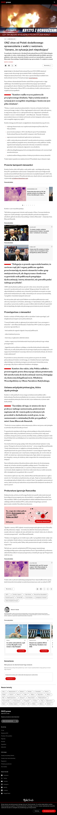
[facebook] (40, 589)
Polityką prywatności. (21, 806)
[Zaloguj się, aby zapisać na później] (25, 640)
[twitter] (44, 589)
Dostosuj (37, 811)
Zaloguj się (10, 678)
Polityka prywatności (6, 764)
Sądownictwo (32, 640)
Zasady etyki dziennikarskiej (8, 758)
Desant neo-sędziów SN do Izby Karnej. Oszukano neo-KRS (38, 645)
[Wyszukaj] (54, 2)
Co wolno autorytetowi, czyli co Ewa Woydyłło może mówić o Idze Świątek (15, 645)
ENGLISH (3, 747)
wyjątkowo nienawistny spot (20, 178)
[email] (47, 589)
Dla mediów (4, 767)
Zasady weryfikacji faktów (7, 755)
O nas (2, 730)
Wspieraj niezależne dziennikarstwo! (10, 717)
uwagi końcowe (33, 78)
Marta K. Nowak (15, 609)
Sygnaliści (3, 744)
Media (8, 640)
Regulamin (3, 761)
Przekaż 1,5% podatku (6, 736)
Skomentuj (47, 65)
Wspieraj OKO (4, 733)
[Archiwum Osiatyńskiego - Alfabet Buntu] (28, 800)
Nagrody (3, 739)
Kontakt (3, 741)
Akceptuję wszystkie (49, 811)
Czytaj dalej (21, 651)
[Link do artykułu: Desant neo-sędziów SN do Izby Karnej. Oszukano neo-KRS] (39, 631)
